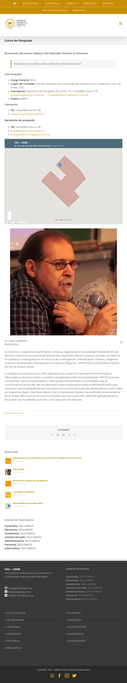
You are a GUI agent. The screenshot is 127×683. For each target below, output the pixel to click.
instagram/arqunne (20, 588)
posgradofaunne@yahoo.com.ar (68, 94)
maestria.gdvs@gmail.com (27, 114)
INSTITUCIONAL (16, 613)
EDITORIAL (13, 640)
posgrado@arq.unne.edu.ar (27, 94)
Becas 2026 (18, 469)
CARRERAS (13, 626)
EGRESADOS (76, 633)
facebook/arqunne (19, 591)
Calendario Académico (24, 492)
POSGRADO (14, 633)
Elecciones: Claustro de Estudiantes (30, 480)
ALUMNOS (74, 613)
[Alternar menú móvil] (120, 23)
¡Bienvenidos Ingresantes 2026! (28, 503)
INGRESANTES (77, 640)
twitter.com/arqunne (21, 595)
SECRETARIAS (15, 619)
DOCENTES (75, 619)
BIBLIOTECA (14, 647)
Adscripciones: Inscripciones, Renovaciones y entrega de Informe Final (47, 458)
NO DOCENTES (77, 626)
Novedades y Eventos (15, 413)
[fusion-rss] (121, 342)
